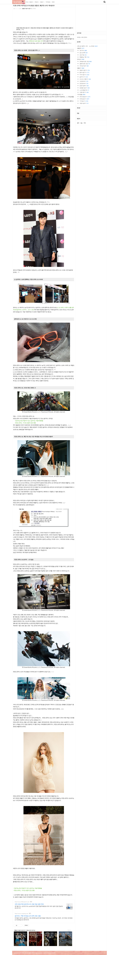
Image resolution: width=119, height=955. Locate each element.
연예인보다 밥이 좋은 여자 (36, 41)
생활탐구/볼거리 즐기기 (26, 8)
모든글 (27, 2)
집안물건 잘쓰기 (85, 88)
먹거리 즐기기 (84, 74)
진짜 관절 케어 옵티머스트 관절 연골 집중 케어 (29, 904)
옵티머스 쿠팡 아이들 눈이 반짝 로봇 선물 (28, 916)
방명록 (53, 2)
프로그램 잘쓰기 (85, 96)
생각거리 (83, 50)
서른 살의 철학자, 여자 (18, 2)
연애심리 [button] (36, 2)
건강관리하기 (84, 81)
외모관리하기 (84, 83)
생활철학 (80, 48)
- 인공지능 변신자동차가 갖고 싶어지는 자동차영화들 (28, 421)
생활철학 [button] (31, 2)
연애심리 (80, 59)
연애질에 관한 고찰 (86, 61)
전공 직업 (83, 55)
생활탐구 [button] (42, 2)
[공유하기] (19, 925)
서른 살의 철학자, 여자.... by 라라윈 (87, 46)
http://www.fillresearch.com (22, 901)
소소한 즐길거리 (84, 90)
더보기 (69, 930)
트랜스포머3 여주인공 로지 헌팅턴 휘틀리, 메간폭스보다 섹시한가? (34, 5)
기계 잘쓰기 (84, 101)
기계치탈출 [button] (47, 2)
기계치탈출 (81, 94)
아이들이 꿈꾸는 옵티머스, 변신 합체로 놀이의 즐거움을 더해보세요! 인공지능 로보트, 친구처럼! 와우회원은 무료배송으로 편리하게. (43, 919)
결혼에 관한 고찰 (85, 63)
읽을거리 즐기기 (85, 70)
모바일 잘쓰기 (84, 99)
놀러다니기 (84, 77)
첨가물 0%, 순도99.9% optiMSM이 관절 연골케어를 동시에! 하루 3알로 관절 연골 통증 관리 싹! (39, 907)
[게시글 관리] (21, 925)
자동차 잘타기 (84, 103)
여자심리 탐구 (84, 66)
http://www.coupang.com (21, 913)
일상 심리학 (84, 52)
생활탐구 (80, 68)
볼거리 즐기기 (84, 72)
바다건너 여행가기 (85, 79)
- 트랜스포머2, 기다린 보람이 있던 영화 (24, 423)
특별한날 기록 (84, 57)
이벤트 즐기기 (84, 92)
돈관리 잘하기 (84, 85)
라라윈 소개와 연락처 (82, 37)
